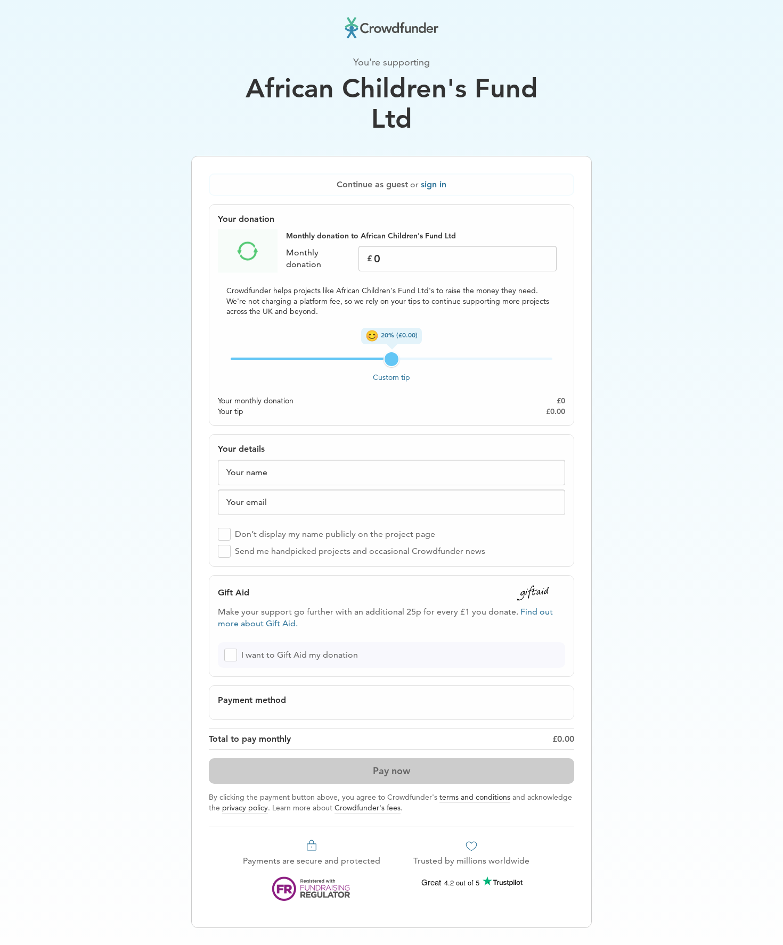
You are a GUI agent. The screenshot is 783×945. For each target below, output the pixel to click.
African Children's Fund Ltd (392, 103)
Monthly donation (303, 258)
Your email (246, 502)
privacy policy (245, 808)
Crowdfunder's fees (368, 808)
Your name (246, 472)
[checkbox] (224, 534)
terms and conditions (474, 797)
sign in (433, 184)
